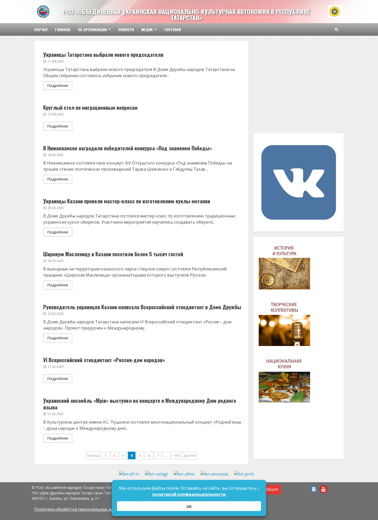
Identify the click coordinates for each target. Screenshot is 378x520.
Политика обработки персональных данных (79, 509)
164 (176, 455)
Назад (93, 455)
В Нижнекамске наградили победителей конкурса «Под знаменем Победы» (127, 148)
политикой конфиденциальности (189, 494)
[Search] (336, 29)
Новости (126, 29)
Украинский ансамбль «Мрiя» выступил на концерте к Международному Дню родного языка (139, 404)
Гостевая (172, 29)
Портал (40, 29)
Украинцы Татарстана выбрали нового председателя (103, 54)
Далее (189, 455)
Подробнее (57, 85)
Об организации (92, 29)
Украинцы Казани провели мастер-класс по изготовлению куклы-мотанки (126, 201)
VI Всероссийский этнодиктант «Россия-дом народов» (104, 360)
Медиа (147, 29)
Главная (62, 29)
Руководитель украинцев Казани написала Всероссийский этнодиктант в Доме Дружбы (142, 307)
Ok (189, 506)
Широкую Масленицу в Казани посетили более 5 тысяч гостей (113, 254)
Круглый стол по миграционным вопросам (90, 107)
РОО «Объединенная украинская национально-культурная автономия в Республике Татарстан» (186, 14)
